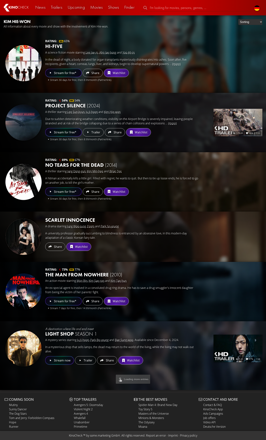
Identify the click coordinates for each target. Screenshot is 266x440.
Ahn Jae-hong (107, 52)
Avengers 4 (81, 413)
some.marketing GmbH (105, 435)
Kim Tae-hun (118, 281)
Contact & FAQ (212, 405)
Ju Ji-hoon (92, 112)
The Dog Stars (18, 413)
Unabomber (82, 422)
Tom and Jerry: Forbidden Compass (31, 418)
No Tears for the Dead (81, 165)
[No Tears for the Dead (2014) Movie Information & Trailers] (23, 182)
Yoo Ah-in (129, 52)
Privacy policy (188, 435)
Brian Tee (115, 171)
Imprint (173, 435)
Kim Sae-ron (96, 281)
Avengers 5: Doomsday (88, 405)
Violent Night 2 (83, 409)
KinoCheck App (213, 409)
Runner (13, 426)
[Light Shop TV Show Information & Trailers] (23, 348)
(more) (176, 64)
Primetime (80, 426)
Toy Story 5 (145, 409)
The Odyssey (146, 422)
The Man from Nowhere (83, 274)
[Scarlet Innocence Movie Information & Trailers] (23, 237)
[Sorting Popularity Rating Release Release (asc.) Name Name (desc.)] (250, 22)
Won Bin (82, 281)
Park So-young (110, 226)
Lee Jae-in (92, 52)
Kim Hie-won (112, 112)
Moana (142, 426)
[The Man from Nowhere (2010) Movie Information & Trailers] (23, 291)
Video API (209, 422)
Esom (90, 226)
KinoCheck (76, 435)
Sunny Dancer (18, 409)
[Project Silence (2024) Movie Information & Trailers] (23, 122)
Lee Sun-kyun (76, 112)
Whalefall (80, 418)
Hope (12, 422)
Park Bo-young (99, 340)
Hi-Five (53, 46)
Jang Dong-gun (76, 171)
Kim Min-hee (95, 171)
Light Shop (71, 334)
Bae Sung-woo (124, 340)
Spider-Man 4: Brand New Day (157, 405)
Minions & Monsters (151, 418)
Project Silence (72, 105)
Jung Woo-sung (76, 226)
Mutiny (13, 405)
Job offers (209, 418)
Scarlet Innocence (70, 220)
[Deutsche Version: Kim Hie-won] (257, 7)
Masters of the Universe (153, 413)
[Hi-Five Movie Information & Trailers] (23, 63)
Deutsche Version (214, 426)
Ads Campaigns (213, 413)
